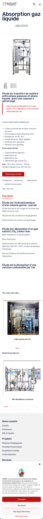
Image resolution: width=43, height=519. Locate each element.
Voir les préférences (21, 512)
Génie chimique (32, 180)
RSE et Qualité (8, 433)
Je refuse (22, 505)
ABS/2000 (10, 189)
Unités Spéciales (9, 454)
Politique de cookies (21, 516)
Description (7, 196)
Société (5, 426)
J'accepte (21, 499)
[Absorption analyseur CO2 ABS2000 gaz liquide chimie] (5, 86)
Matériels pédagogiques (13, 184)
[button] (40, 464)
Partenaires (7, 429)
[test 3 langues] (13, 86)
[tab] (8, 196)
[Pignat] (9, 4)
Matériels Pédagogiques (12, 443)
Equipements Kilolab (10, 451)
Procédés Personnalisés (12, 447)
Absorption (18, 180)
